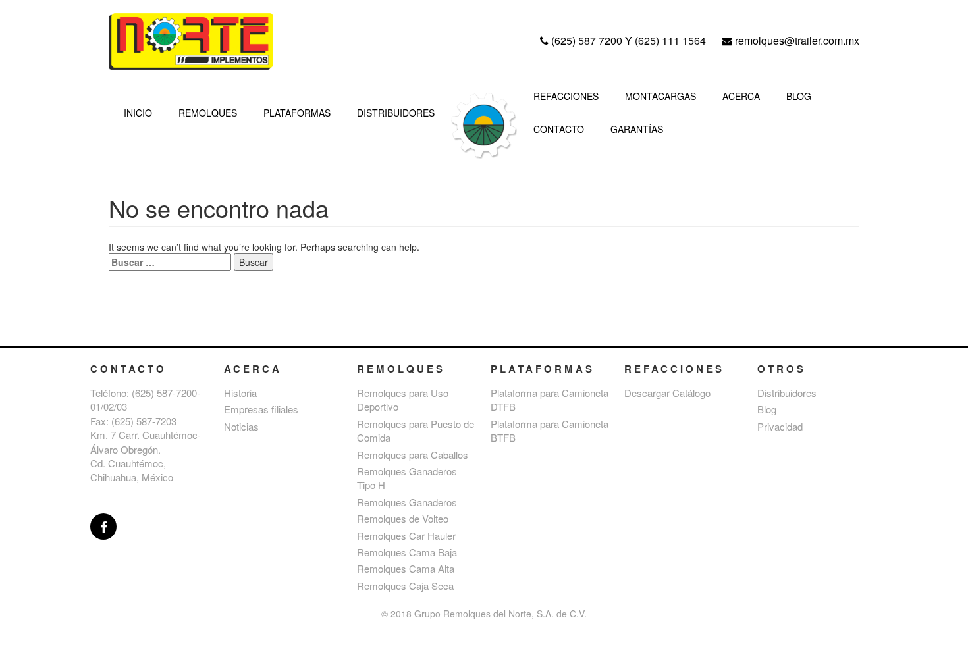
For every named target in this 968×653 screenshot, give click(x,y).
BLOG (798, 96)
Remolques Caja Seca (405, 585)
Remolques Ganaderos (407, 502)
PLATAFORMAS (297, 112)
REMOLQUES (207, 112)
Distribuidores (787, 393)
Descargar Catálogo (667, 393)
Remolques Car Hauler (406, 535)
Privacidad (780, 426)
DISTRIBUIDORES (396, 112)
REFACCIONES (566, 96)
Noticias (241, 426)
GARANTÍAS (636, 129)
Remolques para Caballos (412, 454)
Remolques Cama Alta (405, 568)
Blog (766, 409)
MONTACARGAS (660, 96)
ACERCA (741, 96)
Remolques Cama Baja (407, 552)
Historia (240, 393)
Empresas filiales (261, 409)
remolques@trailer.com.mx (795, 40)
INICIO (138, 112)
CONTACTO (558, 129)
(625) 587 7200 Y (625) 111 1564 (629, 40)
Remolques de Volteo (402, 518)
